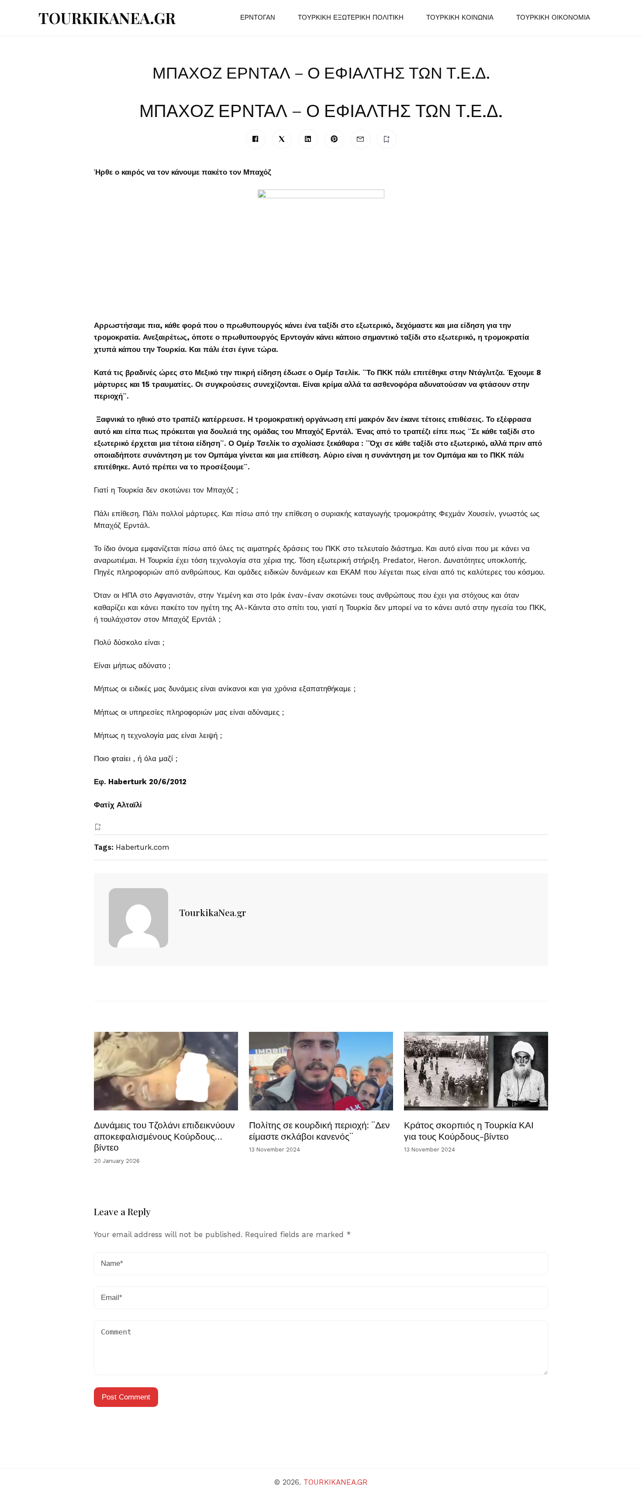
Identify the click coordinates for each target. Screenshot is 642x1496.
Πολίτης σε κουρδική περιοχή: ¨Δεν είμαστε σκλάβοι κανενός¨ (319, 1130)
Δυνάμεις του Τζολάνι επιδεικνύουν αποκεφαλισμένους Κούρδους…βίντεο (164, 1135)
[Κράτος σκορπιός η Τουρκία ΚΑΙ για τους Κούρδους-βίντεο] (476, 1071)
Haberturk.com (142, 847)
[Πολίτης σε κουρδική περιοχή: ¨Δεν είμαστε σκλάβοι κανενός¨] (321, 1071)
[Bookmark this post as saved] (97, 827)
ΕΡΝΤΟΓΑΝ (257, 17)
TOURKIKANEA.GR (107, 17)
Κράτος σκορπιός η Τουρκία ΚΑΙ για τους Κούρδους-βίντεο (469, 1130)
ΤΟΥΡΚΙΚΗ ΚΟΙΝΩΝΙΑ (460, 17)
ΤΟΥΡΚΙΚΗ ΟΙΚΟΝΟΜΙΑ (553, 17)
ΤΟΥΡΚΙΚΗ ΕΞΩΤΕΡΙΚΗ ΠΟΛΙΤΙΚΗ (351, 17)
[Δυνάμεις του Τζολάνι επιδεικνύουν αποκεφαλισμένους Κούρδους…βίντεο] (166, 1071)
